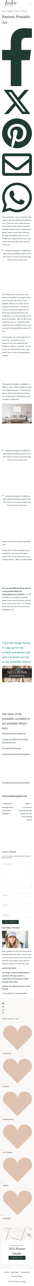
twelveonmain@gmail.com (14, 796)
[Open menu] (30, 3)
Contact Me (25, 1272)
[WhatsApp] (17, 214)
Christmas (7, 1218)
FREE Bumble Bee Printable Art (14, 733)
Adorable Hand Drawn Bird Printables (16, 783)
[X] (17, 116)
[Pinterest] (17, 148)
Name (6, 895)
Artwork (6, 1185)
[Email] (17, 179)
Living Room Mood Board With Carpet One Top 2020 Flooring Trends (25, 812)
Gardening (7, 1053)
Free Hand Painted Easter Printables (16, 754)
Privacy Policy (17, 1276)
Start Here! (15, 1272)
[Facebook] (17, 85)
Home (6, 1272)
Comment (7, 864)
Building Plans (8, 1119)
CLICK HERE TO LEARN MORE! (14, 993)
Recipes (6, 1086)
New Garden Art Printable (11, 748)
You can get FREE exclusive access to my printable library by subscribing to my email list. (16, 591)
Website (6, 915)
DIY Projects (7, 1152)
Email (5, 905)
